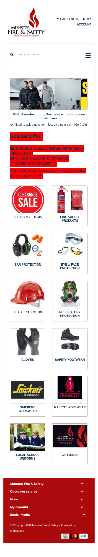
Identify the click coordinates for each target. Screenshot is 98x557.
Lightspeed (17, 531)
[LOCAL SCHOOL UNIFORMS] (27, 437)
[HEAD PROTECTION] (27, 294)
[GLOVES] (27, 342)
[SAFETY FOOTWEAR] (69, 342)
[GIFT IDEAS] (69, 437)
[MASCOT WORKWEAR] (69, 390)
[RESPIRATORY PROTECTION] (69, 294)
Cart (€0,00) (69, 19)
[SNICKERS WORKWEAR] (27, 390)
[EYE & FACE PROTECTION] (69, 247)
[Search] (11, 54)
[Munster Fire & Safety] (26, 22)
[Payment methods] (65, 537)
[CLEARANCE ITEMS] (27, 199)
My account (84, 21)
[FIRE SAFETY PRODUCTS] (69, 199)
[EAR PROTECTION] (27, 247)
